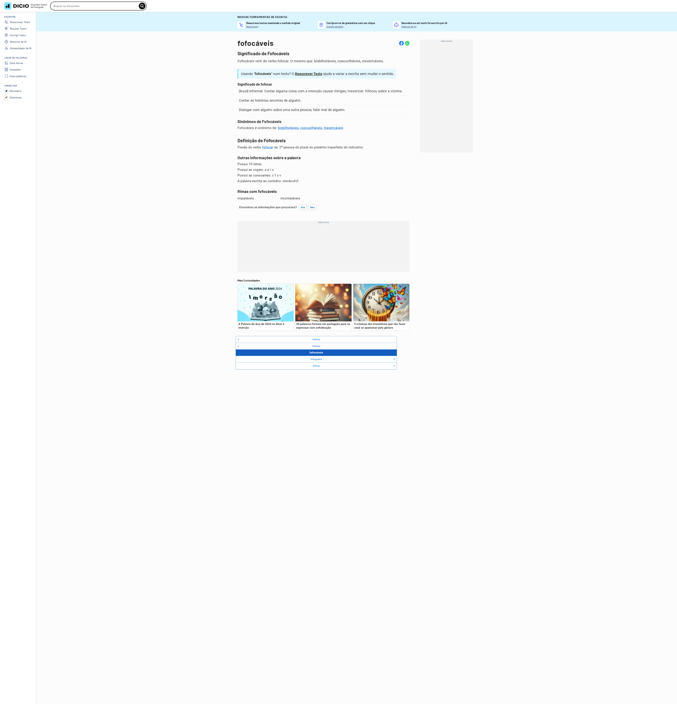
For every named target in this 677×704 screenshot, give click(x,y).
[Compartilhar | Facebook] (401, 43)
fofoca (316, 339)
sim (303, 207)
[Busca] (142, 6)
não (312, 207)
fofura (316, 365)
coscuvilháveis (311, 128)
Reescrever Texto (308, 74)
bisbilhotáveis (288, 128)
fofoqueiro (316, 359)
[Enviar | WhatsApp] (407, 43)
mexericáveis (333, 128)
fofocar (267, 147)
